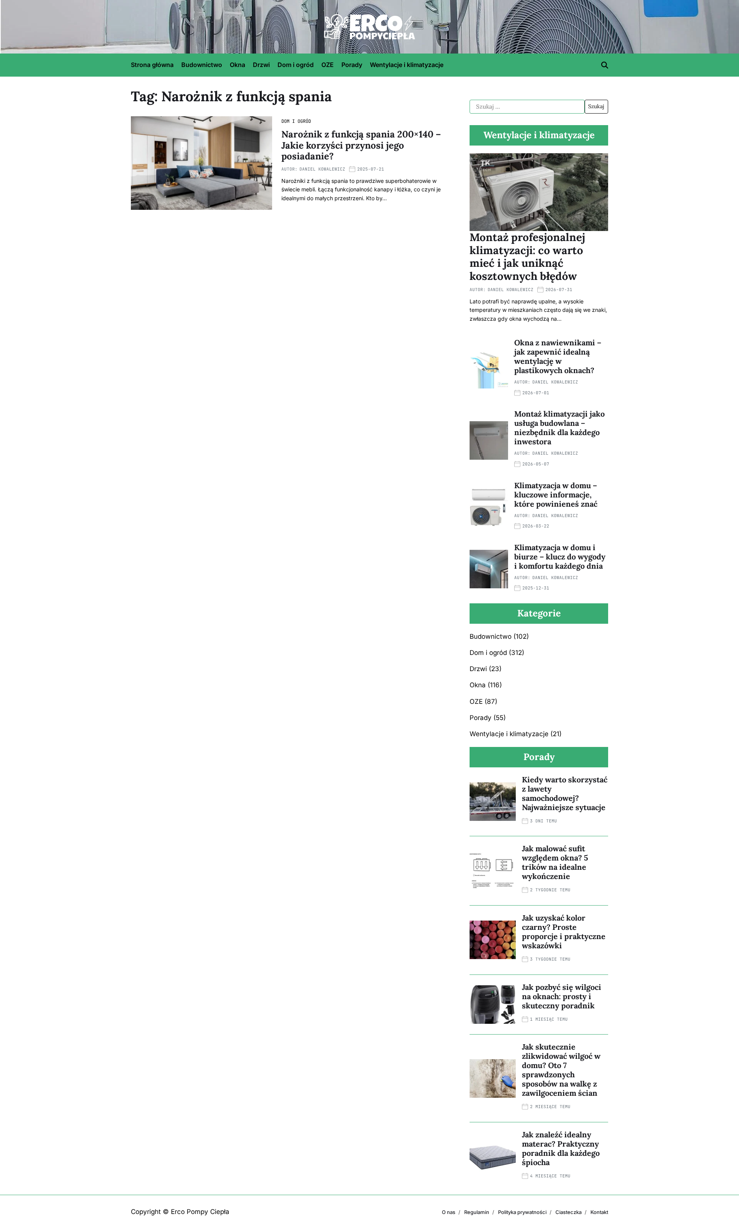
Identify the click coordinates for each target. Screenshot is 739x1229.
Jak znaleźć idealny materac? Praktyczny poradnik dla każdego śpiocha (561, 1148)
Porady (351, 65)
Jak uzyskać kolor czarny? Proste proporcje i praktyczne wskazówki (563, 931)
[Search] (604, 65)
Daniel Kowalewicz (322, 169)
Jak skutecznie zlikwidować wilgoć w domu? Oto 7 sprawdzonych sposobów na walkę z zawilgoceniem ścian (561, 1070)
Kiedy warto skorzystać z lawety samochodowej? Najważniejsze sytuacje (564, 793)
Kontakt (599, 1212)
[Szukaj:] (527, 107)
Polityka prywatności (522, 1212)
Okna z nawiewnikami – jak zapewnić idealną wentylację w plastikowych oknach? (557, 356)
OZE (327, 65)
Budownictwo (201, 65)
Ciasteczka (568, 1212)
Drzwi (261, 65)
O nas (448, 1212)
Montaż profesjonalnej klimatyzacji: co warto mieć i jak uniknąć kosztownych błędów (527, 256)
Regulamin (476, 1212)
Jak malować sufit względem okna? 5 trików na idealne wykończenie (555, 862)
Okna (237, 65)
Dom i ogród (296, 65)
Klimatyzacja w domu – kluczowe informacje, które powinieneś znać (555, 495)
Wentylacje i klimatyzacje (406, 65)
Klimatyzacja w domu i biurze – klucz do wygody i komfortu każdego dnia (559, 557)
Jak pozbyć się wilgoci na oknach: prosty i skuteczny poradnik (561, 996)
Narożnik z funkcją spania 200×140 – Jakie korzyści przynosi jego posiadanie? (361, 145)
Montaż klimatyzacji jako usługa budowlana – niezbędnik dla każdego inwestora (559, 427)
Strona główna (152, 65)
